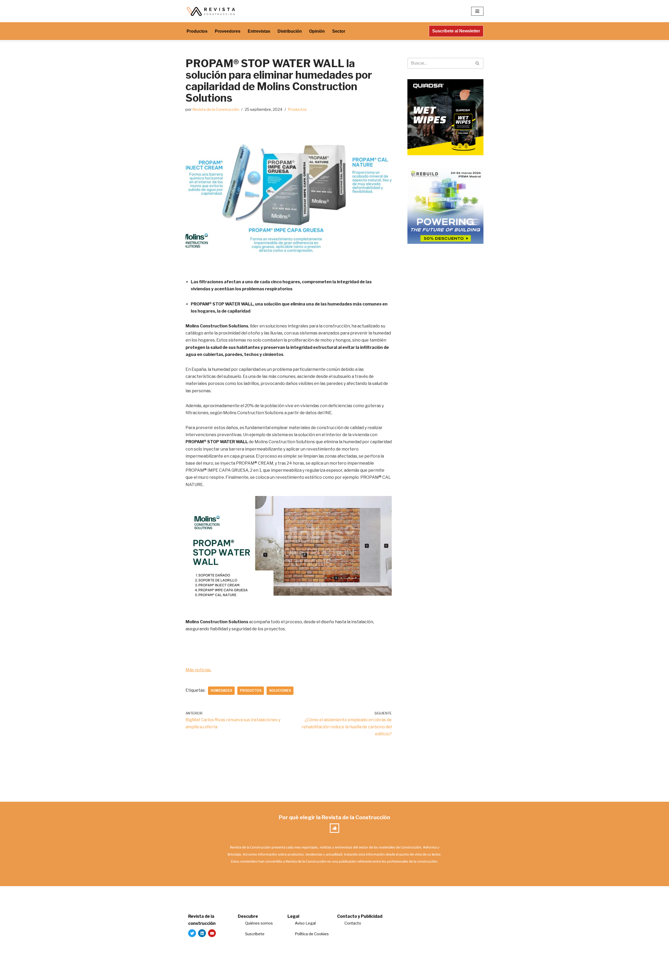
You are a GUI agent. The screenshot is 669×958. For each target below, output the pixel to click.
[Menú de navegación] (477, 11)
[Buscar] (477, 63)
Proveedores (227, 31)
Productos (197, 31)
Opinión (317, 31)
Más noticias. (198, 669)
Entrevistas (259, 31)
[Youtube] (212, 933)
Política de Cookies (312, 934)
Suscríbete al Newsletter (456, 31)
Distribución (290, 31)
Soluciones (280, 690)
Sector (338, 31)
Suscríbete (255, 934)
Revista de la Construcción (215, 109)
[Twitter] (192, 933)
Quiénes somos (259, 923)
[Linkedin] (202, 933)
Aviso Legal (305, 923)
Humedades (221, 690)
